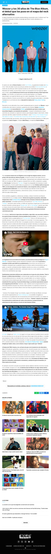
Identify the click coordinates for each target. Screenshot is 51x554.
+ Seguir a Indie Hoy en (25, 79)
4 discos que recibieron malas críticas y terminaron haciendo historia (36, 434)
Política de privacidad (39, 546)
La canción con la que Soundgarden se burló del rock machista (18, 504)
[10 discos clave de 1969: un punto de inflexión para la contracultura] (37, 444)
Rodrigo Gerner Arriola (8, 23)
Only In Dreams (41, 116)
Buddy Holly (24, 205)
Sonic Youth (41, 100)
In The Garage (33, 205)
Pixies (35, 100)
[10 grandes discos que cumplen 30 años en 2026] (13, 480)
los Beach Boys (17, 199)
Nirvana (4, 101)
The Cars (20, 183)
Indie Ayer (5, 5)
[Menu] (4, 2)
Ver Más (25, 522)
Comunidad (44, 2)
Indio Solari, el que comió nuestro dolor (12, 451)
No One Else (26, 218)
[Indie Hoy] (25, 2)
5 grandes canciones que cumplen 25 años (37, 470)
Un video (4, 334)
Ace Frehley (28, 85)
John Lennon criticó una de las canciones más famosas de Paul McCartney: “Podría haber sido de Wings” (25, 509)
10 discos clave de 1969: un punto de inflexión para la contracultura (36, 452)
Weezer (4, 381)
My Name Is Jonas (7, 116)
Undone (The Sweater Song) (39, 114)
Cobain (23, 109)
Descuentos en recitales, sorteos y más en (26, 386)
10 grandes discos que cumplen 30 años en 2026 (12, 489)
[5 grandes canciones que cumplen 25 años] (37, 462)
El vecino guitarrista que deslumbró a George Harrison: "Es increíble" (19, 513)
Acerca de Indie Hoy (19, 546)
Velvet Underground (23, 294)
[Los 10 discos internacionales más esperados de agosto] (37, 407)
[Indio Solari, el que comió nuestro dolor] (13, 444)
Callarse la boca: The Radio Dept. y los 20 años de (13, 470)
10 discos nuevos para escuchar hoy (11, 415)
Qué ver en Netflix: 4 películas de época (12, 517)
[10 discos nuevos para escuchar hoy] (13, 407)
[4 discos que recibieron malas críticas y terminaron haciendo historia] (37, 425)
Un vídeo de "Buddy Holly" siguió (34, 341)
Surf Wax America (37, 201)
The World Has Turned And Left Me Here (24, 116)
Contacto (28, 546)
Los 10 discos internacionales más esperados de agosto (35, 416)
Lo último (5, 500)
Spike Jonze (16, 334)
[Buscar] (6, 2)
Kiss (47, 85)
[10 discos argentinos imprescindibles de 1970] (13, 425)
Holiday (5, 203)
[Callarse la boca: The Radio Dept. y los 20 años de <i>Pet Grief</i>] (13, 462)
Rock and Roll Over (41, 87)
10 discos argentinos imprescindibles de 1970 (12, 434)
